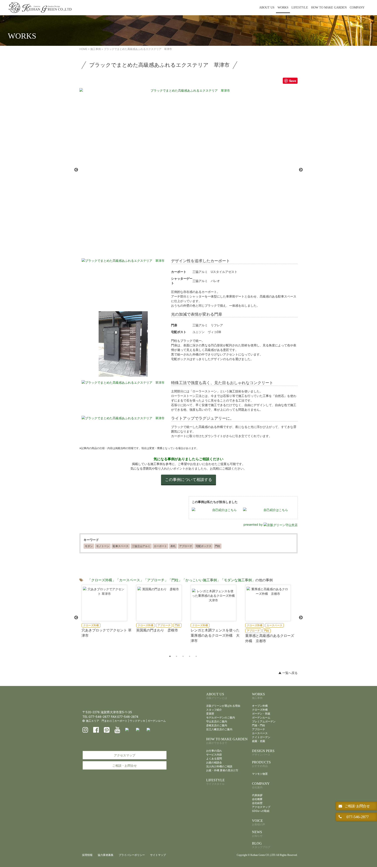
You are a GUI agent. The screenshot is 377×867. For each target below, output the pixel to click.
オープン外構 (260, 705)
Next (301, 170)
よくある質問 (214, 758)
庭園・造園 (258, 741)
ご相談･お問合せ (357, 806)
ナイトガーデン (261, 737)
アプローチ (258, 729)
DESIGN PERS (263, 752)
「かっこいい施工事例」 (201, 580)
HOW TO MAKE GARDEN (329, 7)
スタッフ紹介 (214, 709)
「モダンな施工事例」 (237, 580)
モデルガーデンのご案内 (220, 717)
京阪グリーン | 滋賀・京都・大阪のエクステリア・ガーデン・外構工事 (40, 7)
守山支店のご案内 (216, 721)
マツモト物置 (260, 773)
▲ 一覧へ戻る (288, 673)
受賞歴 (210, 713)
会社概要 (257, 799)
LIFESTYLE (299, 7)
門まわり (107, 720)
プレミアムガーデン (264, 721)
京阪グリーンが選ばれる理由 (223, 705)
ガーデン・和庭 (261, 713)
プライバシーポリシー (132, 855)
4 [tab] (189, 656)
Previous (76, 170)
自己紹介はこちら (224, 510)
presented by (253, 524)
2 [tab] (176, 656)
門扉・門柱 (258, 725)
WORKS (283, 7)
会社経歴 (257, 803)
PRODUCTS (261, 764)
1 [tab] (170, 656)
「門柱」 (175, 580)
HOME (83, 49)
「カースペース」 (130, 580)
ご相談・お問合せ (124, 765)
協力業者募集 (105, 855)
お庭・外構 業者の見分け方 (222, 770)
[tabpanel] (106, 611)
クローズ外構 (260, 709)
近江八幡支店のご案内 (219, 729)
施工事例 (95, 49)
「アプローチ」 (156, 580)
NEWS (257, 833)
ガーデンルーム (156, 720)
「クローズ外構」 (102, 580)
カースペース (260, 733)
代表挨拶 (257, 795)
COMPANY (357, 7)
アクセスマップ (124, 755)
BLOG (261, 845)
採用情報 (87, 855)
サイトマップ (158, 855)
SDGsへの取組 (260, 810)
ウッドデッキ (137, 720)
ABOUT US (266, 7)
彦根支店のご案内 (216, 725)
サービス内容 (214, 754)
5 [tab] (196, 656)
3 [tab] (183, 656)
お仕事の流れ (214, 750)
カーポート (120, 720)
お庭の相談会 (214, 762)
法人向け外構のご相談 (219, 766)
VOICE (258, 822)
